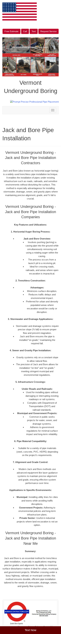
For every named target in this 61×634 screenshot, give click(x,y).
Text (34, 31)
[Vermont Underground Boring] (30, 613)
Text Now (30, 630)
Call (25, 31)
